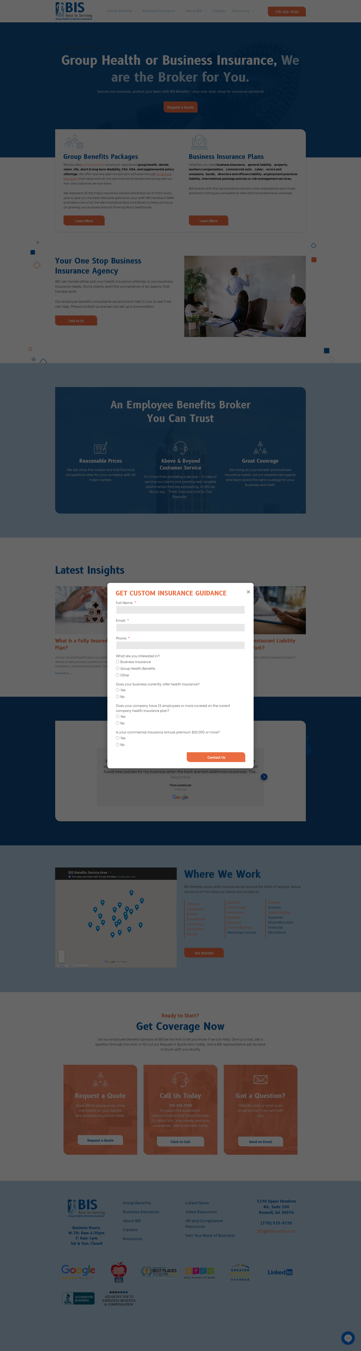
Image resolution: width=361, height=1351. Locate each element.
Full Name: (124, 602)
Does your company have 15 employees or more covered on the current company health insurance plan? (173, 708)
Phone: (121, 638)
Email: (121, 620)
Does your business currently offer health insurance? (158, 683)
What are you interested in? (138, 655)
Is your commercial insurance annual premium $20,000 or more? (168, 731)
